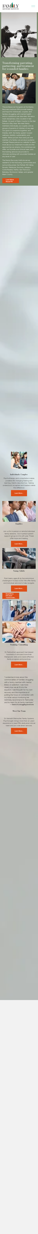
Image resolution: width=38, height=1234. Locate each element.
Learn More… (19, 493)
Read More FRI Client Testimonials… (11, 596)
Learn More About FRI (10, 181)
